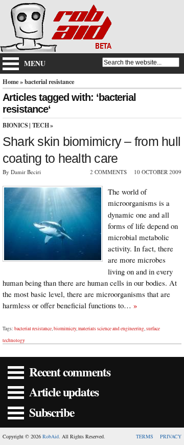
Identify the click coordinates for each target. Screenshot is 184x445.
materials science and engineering (111, 328)
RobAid (50, 436)
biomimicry (65, 328)
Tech (40, 125)
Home (10, 81)
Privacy (170, 436)
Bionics (15, 125)
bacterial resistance (33, 328)
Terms (144, 436)
